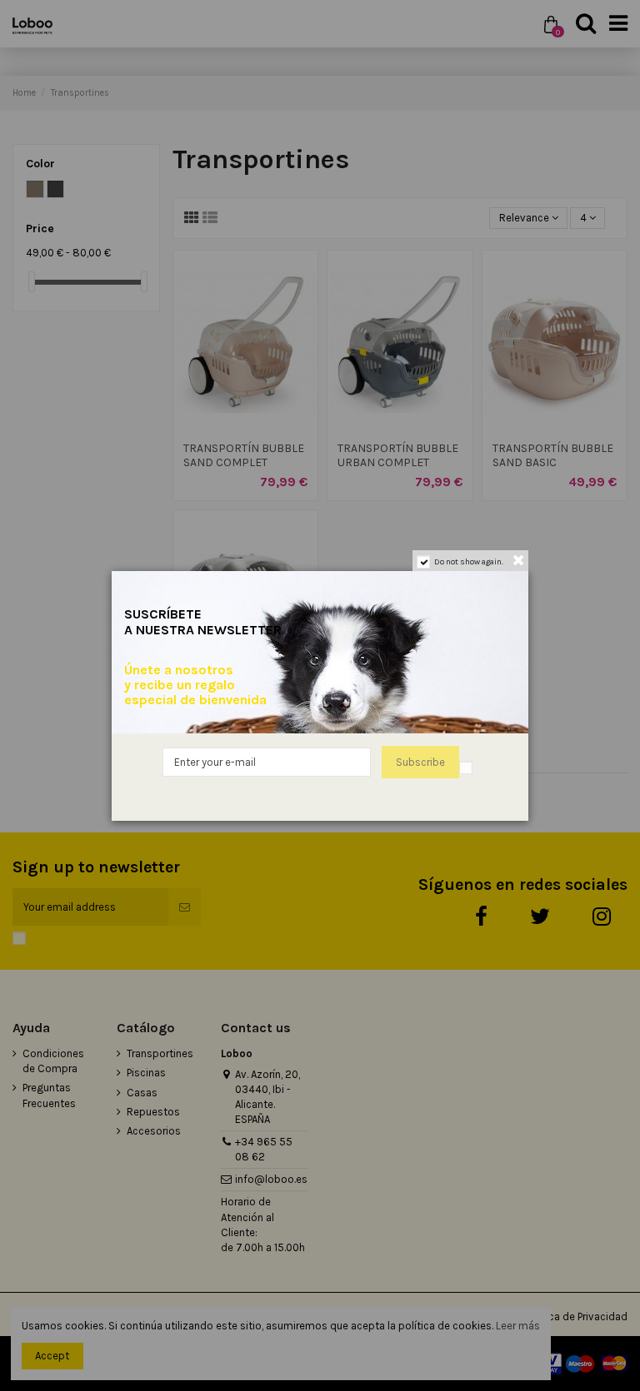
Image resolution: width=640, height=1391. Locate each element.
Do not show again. (468, 562)
